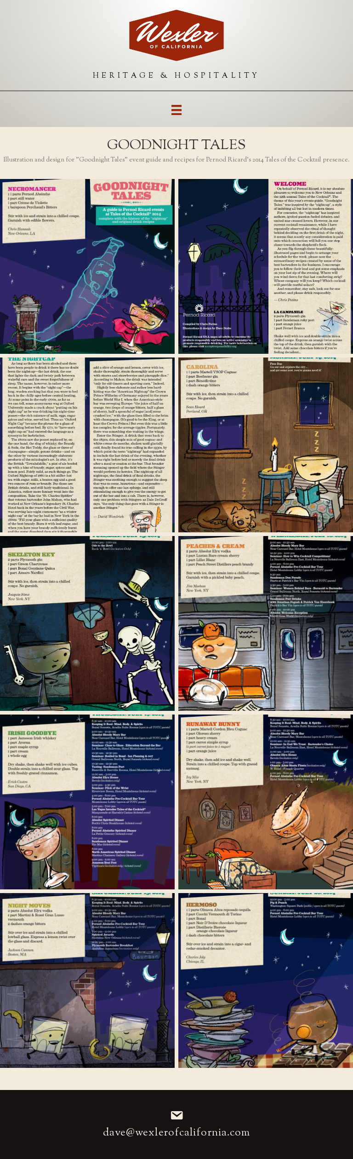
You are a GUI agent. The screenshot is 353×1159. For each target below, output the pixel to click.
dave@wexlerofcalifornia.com (177, 1133)
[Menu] (176, 109)
